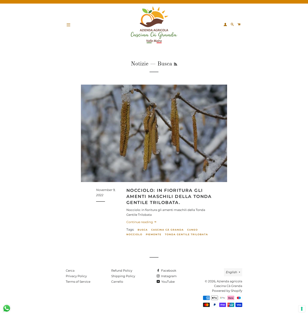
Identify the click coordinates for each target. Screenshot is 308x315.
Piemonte (154, 234)
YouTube (168, 281)
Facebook (168, 270)
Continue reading (140, 222)
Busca (143, 229)
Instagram (168, 276)
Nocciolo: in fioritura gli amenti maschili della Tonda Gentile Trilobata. (169, 196)
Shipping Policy (123, 276)
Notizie (139, 64)
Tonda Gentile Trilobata (186, 234)
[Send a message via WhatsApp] (7, 308)
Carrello (117, 281)
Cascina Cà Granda (167, 229)
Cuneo (192, 229)
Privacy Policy (76, 276)
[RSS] (175, 64)
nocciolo (134, 234)
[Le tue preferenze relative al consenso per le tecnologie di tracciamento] (301, 308)
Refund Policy (121, 270)
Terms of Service (78, 281)
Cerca (70, 270)
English (231, 272)
